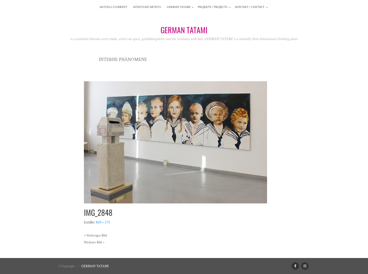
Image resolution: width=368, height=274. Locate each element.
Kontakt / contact (249, 7)
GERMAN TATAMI (95, 266)
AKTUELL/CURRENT (113, 7)
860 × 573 (103, 222)
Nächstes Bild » (94, 242)
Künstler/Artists (147, 7)
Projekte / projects (212, 7)
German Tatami (178, 7)
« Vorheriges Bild (95, 235)
